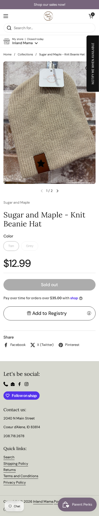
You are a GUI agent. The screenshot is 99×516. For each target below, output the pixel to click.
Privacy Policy (14, 482)
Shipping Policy (15, 463)
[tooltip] (89, 313)
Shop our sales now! (49, 4)
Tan (11, 246)
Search (9, 457)
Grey (29, 246)
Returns (9, 470)
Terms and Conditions (20, 476)
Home (7, 54)
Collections (25, 54)
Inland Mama (43, 501)
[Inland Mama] (48, 16)
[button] (23, 41)
